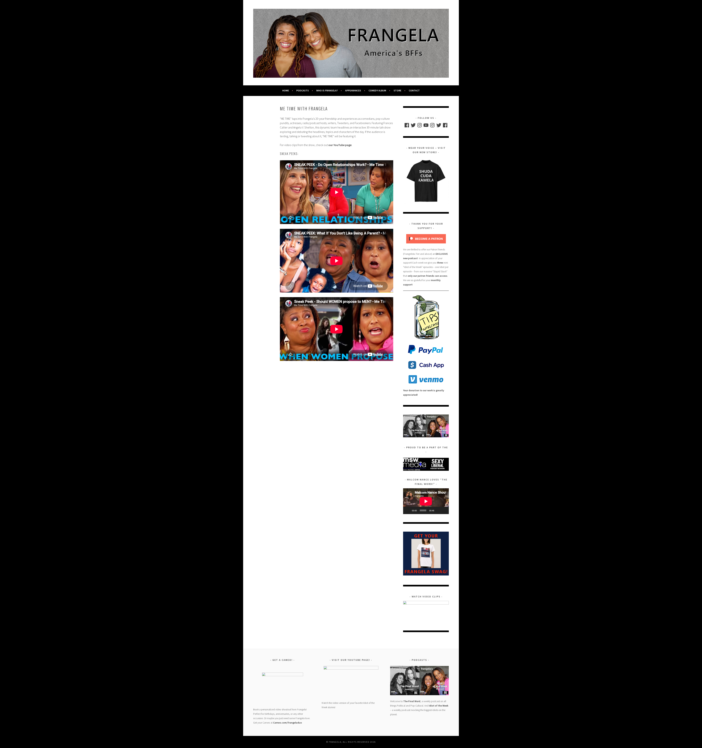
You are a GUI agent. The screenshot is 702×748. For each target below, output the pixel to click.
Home (285, 90)
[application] (426, 501)
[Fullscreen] (444, 510)
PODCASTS (302, 90)
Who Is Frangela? (327, 90)
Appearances (353, 90)
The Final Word (411, 701)
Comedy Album (377, 90)
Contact (414, 90)
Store (397, 90)
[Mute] (438, 510)
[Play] (408, 510)
